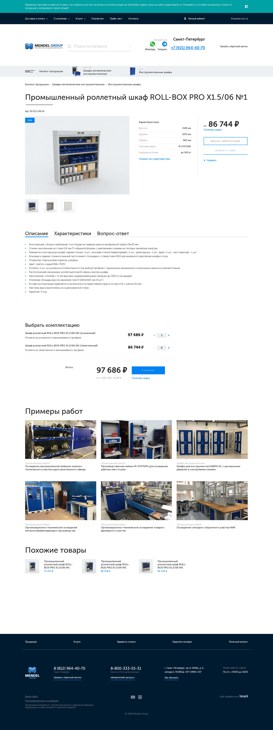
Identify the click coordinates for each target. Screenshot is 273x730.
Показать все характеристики (154, 159)
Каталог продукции (51, 71)
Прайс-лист (116, 18)
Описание (36, 233)
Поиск (130, 46)
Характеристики (72, 233)
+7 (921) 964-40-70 (188, 47)
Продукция (31, 642)
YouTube (133, 697)
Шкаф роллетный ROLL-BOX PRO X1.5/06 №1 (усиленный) (60, 333)
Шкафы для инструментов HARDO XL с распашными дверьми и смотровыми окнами (208, 468)
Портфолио (97, 18)
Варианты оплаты (126, 642)
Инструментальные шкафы (124, 84)
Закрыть (246, 6)
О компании (60, 18)
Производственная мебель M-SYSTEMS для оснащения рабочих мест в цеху (134, 468)
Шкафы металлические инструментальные (78, 84)
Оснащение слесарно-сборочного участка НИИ (206, 527)
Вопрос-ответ (113, 233)
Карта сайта (31, 696)
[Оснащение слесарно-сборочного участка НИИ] (212, 500)
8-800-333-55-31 (126, 668)
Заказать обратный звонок (234, 46)
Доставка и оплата (35, 18)
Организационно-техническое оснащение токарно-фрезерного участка (133, 529)
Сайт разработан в (229, 696)
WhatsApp (150, 49)
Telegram (162, 49)
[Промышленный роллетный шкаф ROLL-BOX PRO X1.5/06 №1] (77, 155)
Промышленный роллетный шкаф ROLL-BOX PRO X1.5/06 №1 (172, 564)
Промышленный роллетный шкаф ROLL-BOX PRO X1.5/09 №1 (115, 564)
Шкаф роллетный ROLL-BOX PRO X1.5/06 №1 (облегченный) (61, 345)
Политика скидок (213, 129)
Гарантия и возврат (182, 642)
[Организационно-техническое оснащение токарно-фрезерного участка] (136, 500)
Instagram (140, 697)
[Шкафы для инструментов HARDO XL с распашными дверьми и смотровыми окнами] (212, 439)
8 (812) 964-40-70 (69, 668)
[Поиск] (99, 46)
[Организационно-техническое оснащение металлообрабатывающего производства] (60, 500)
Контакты (133, 18)
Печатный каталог (238, 642)
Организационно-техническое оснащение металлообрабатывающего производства (51, 529)
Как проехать (172, 677)
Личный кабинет (196, 18)
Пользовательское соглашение (41, 701)
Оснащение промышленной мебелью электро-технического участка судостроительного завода (55, 468)
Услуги (79, 18)
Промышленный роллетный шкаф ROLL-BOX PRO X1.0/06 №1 (58, 564)
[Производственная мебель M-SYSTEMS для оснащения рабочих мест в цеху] (136, 439)
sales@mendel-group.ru (122, 677)
